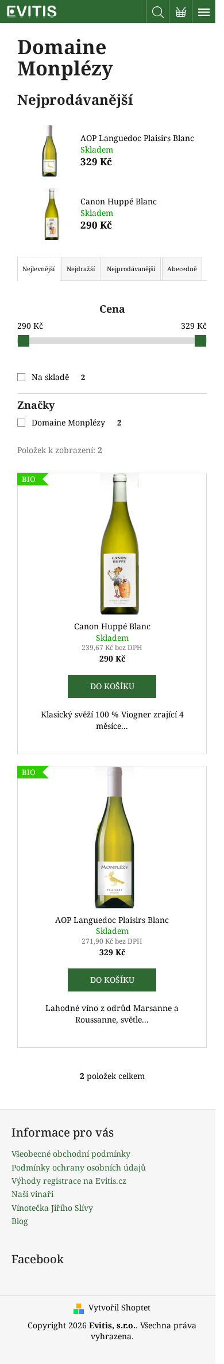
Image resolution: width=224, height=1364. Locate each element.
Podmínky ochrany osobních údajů (78, 1167)
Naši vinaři (32, 1193)
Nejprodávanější (131, 268)
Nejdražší (81, 268)
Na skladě (58, 376)
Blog (19, 1220)
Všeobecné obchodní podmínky (70, 1153)
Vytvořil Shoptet (119, 1307)
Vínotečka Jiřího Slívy (52, 1207)
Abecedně (182, 268)
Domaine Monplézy (76, 422)
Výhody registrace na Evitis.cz (68, 1180)
